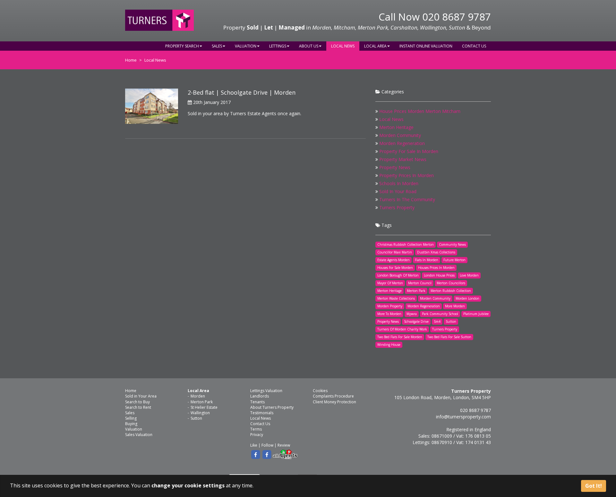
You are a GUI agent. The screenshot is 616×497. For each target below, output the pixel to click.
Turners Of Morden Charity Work (402, 329)
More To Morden (389, 314)
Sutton (451, 321)
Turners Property (397, 207)
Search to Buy (137, 402)
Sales (217, 46)
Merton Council (420, 283)
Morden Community (400, 135)
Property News (394, 167)
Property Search (182, 46)
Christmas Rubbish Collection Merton (405, 244)
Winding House (388, 344)
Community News (452, 244)
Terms (256, 429)
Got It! (593, 485)
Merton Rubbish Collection (451, 290)
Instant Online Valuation (425, 46)
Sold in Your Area (141, 396)
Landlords (259, 396)
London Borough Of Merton (398, 275)
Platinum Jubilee (476, 314)
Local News (343, 46)
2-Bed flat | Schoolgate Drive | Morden (241, 92)
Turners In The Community (407, 199)
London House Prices (439, 275)
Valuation (245, 46)
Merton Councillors (451, 283)
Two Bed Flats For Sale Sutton (449, 337)
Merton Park (416, 290)
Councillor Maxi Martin (394, 252)
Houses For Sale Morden (395, 267)
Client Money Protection (334, 402)
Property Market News (402, 159)
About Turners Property (272, 407)
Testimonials (261, 413)
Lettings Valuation (266, 390)
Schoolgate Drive (416, 321)
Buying (131, 423)
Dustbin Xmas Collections (436, 252)
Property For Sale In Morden (408, 151)
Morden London (467, 298)
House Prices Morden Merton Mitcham (419, 111)
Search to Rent (138, 407)
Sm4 (437, 321)
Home (131, 60)
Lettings (277, 46)
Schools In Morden (398, 183)
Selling (131, 418)
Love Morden (469, 275)
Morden (198, 396)
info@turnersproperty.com (463, 417)
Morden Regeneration (402, 143)
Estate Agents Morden (393, 260)
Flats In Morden (426, 260)
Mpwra (411, 314)
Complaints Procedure (333, 396)
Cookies (320, 390)
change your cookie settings (188, 485)
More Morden (455, 306)
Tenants (257, 402)
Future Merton (454, 260)
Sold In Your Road (397, 191)
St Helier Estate (204, 407)
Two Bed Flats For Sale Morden (399, 337)
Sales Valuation (138, 434)
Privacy (256, 434)
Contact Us (474, 46)
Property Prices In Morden (406, 175)
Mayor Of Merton (390, 283)
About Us (308, 46)
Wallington (200, 413)
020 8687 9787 (456, 16)
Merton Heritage (396, 127)
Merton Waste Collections (396, 298)
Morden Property (389, 306)
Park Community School (440, 314)
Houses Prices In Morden (436, 267)
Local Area (375, 46)
